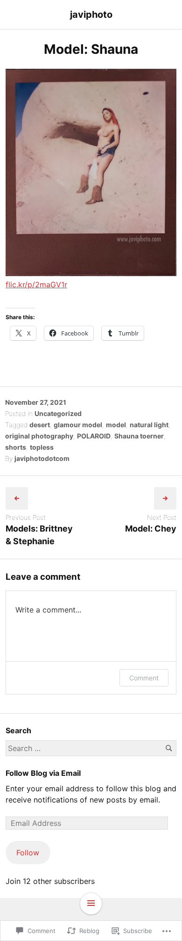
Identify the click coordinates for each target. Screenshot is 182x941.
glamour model (78, 425)
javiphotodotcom (42, 458)
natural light (149, 425)
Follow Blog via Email (43, 773)
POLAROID (94, 436)
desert (39, 425)
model (116, 425)
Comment (144, 678)
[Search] (168, 748)
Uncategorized (58, 413)
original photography (39, 436)
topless (42, 447)
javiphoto (91, 14)
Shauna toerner (139, 436)
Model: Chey (150, 528)
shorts (15, 447)
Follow (27, 852)
